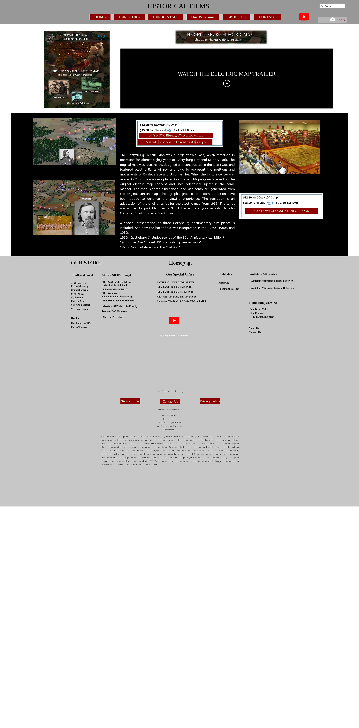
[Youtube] (304, 16)
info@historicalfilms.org (170, 391)
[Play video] (226, 83)
